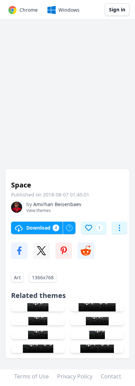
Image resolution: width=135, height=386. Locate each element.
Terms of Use (31, 376)
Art (17, 277)
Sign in (117, 9)
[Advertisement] (67, 97)
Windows (69, 10)
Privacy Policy (74, 376)
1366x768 (43, 277)
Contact (111, 376)
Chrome (28, 10)
